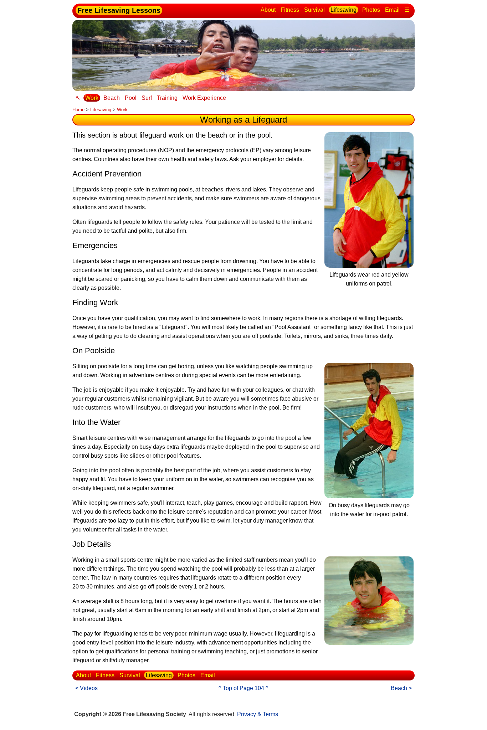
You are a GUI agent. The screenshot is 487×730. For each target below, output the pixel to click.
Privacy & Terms (257, 714)
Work (91, 98)
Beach (111, 98)
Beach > (401, 688)
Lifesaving (343, 10)
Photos (371, 10)
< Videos (86, 688)
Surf (147, 98)
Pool (131, 98)
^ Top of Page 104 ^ (243, 688)
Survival (314, 10)
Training (167, 98)
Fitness (290, 10)
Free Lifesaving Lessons (118, 10)
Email (392, 10)
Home (78, 109)
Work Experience (204, 98)
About (268, 10)
